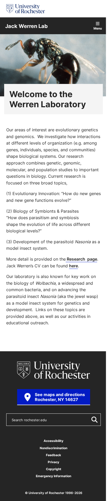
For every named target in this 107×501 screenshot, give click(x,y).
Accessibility (53, 441)
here (73, 266)
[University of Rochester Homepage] (25, 8)
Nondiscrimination (53, 448)
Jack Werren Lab (26, 26)
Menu (97, 28)
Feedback (53, 455)
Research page (81, 259)
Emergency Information (53, 476)
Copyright (53, 469)
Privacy (53, 462)
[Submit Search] (93, 420)
